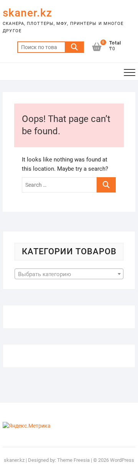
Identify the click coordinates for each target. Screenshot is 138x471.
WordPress (122, 460)
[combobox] (69, 273)
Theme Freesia (73, 460)
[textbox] (69, 274)
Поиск (74, 47)
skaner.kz (27, 13)
